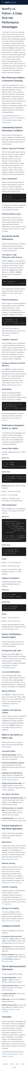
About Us (5, 1064)
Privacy (23, 1064)
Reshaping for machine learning (11, 882)
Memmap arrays (7, 961)
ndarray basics (6, 122)
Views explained (7, 990)
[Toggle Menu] (3, 2)
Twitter (17, 1064)
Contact (14, 1067)
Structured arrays (18, 943)
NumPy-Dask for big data (12, 921)
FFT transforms (6, 904)
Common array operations (10, 1054)
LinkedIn (12, 1064)
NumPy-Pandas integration (10, 780)
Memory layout (16, 385)
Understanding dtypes (8, 667)
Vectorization (6, 335)
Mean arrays (14, 629)
